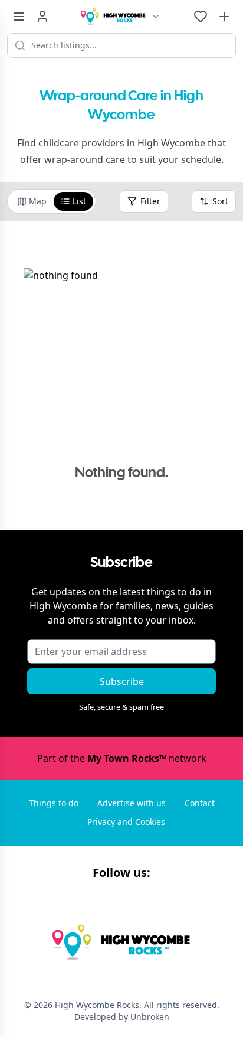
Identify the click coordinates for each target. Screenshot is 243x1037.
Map (38, 201)
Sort (220, 201)
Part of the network (121, 758)
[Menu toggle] (19, 16)
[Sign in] (42, 16)
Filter (150, 201)
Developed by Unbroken (121, 1016)
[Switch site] (156, 16)
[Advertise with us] (224, 16)
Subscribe (122, 681)
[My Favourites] (200, 16)
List (79, 201)
